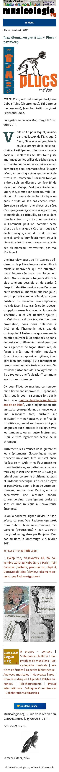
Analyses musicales (16, 674)
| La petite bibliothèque (39, 670)
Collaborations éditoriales (22, 693)
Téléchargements (30, 684)
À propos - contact (37, 651)
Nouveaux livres (44, 674)
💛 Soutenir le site (27, 706)
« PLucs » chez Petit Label (20, 550)
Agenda (35, 679)
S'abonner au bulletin (34, 656)
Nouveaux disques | (16, 679)
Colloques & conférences (40, 688)
